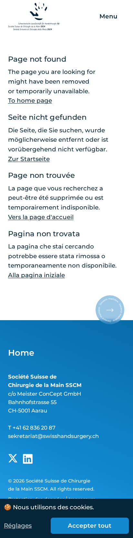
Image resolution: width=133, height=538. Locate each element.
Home (21, 353)
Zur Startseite (29, 159)
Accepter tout (89, 525)
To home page (30, 100)
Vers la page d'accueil (41, 217)
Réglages (18, 525)
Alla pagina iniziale (36, 275)
